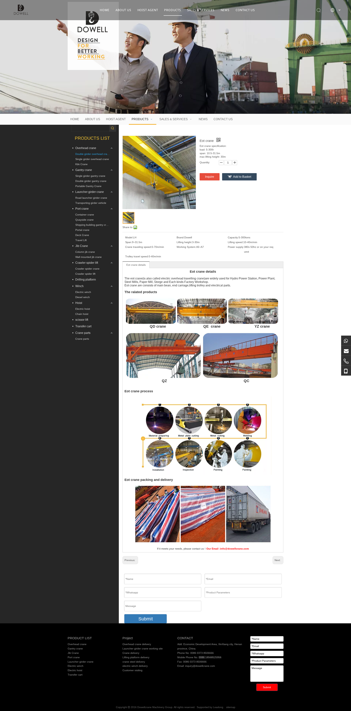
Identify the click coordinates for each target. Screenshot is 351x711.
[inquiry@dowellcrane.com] (346, 350)
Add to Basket (242, 176)
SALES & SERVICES (200, 10)
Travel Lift (81, 240)
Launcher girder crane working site (142, 648)
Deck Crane (82, 235)
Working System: (186, 246)
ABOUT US (123, 10)
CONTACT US (245, 10)
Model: (129, 237)
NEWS (225, 10)
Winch (79, 286)
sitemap (230, 707)
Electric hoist (82, 308)
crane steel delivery (133, 661)
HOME (104, 10)
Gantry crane (83, 169)
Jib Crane (81, 245)
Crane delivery (130, 652)
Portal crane (82, 229)
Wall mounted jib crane (88, 257)
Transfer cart (83, 326)
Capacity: (233, 237)
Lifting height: (184, 242)
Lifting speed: (235, 242)
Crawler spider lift (86, 262)
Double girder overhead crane (92, 154)
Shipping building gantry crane (92, 224)
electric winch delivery (135, 665)
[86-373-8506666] (346, 361)
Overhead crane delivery (136, 644)
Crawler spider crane (87, 268)
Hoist (78, 302)
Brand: (180, 237)
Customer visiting (132, 670)
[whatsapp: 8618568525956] (346, 340)
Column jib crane (85, 251)
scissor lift (81, 319)
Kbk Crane (81, 164)
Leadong (218, 707)
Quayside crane (84, 219)
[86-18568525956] (346, 370)
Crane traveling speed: (138, 246)
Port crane (82, 208)
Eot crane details (136, 264)
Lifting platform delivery (135, 657)
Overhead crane (85, 148)
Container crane (84, 214)
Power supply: (236, 246)
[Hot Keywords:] (112, 128)
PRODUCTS (172, 10)
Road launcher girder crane (91, 197)
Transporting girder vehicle (90, 202)
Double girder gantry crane (90, 181)
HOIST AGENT (147, 10)
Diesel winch (82, 297)
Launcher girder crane (89, 191)
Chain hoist (81, 313)
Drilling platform (85, 279)
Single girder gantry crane (90, 175)
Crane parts (82, 332)
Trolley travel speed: (137, 256)
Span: (128, 242)
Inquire (209, 176)
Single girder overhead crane (92, 159)
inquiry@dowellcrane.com (199, 665)
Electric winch (83, 292)
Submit (145, 618)
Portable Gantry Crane (88, 186)
